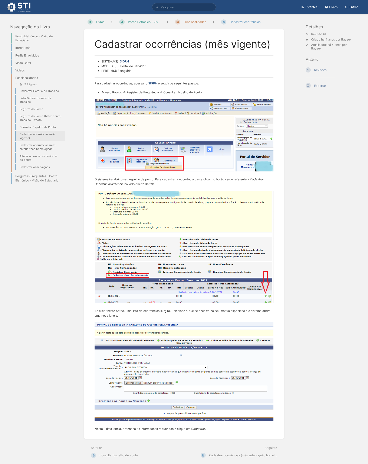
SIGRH (124, 61)
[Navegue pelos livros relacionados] (112, 22)
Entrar (353, 7)
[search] (184, 7)
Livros (333, 7)
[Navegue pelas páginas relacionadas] (213, 22)
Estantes (311, 7)
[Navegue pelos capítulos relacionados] (167, 22)
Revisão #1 (318, 34)
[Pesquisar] (156, 7)
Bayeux (346, 39)
